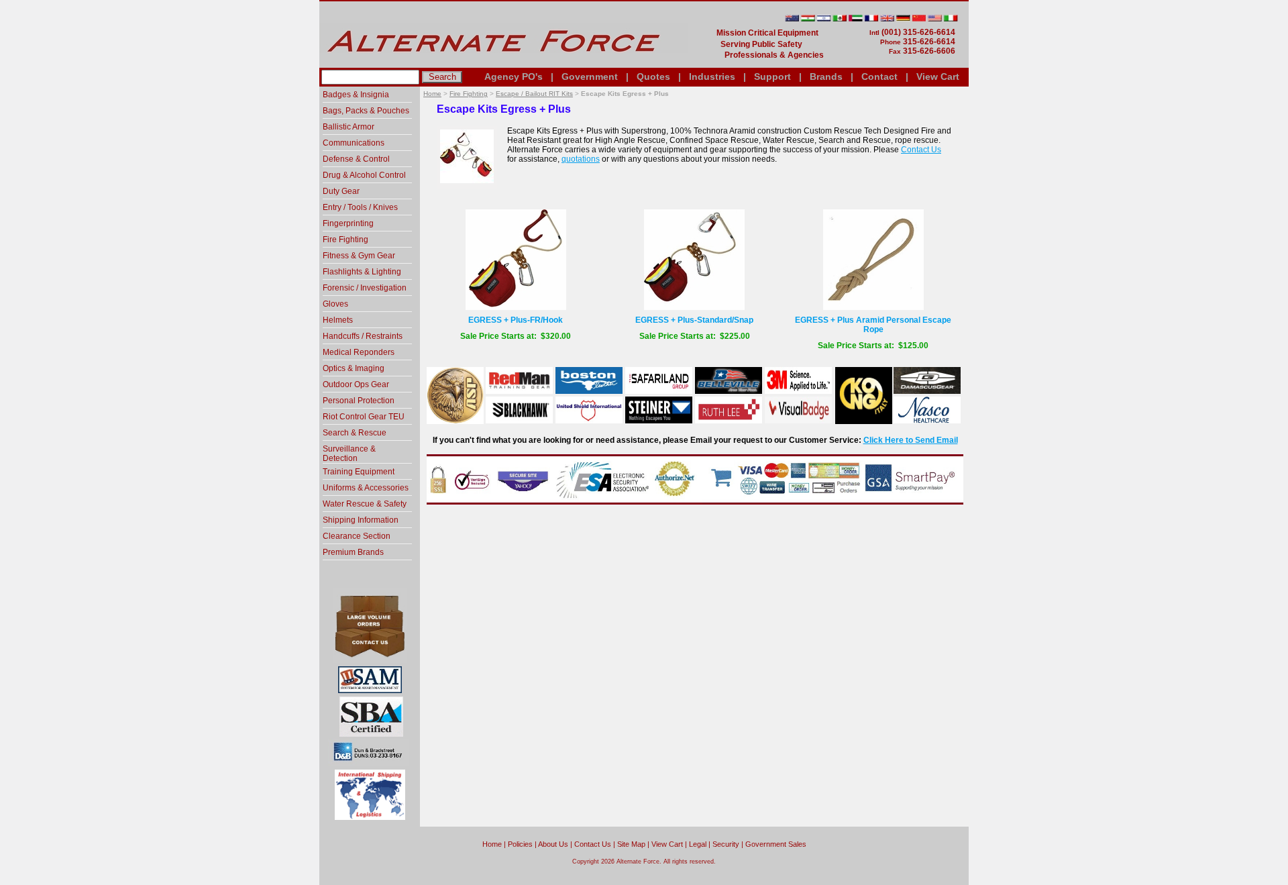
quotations (580, 159)
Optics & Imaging (353, 368)
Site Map (631, 844)
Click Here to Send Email (910, 440)
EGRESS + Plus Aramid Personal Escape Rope (873, 324)
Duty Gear (341, 191)
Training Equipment (358, 471)
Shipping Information (360, 520)
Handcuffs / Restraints (362, 336)
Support (772, 76)
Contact (879, 76)
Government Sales (775, 844)
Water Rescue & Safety (365, 504)
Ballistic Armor (348, 127)
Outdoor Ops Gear (356, 384)
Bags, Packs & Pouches (366, 110)
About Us (553, 844)
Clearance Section (356, 536)
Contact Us (921, 149)
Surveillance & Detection (349, 453)
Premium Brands (353, 552)
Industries (712, 76)
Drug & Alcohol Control (364, 175)
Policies (520, 844)
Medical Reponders (358, 352)
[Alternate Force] (503, 62)
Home (432, 93)
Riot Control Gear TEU (364, 416)
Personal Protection (358, 400)
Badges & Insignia (356, 94)
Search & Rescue (354, 432)
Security (725, 844)
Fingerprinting (348, 223)
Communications (353, 143)
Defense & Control (356, 159)
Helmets (338, 320)
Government (589, 76)
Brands (826, 76)
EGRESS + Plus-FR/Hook (515, 320)
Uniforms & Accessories (366, 487)
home (492, 844)
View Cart (937, 76)
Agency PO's (513, 76)
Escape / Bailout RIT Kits (534, 93)
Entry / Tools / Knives (360, 207)
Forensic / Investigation (365, 288)
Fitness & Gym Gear (359, 255)
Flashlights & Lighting (362, 271)
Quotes (653, 76)
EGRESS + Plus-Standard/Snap (694, 320)
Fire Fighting (468, 93)
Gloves (335, 304)
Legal (697, 844)
